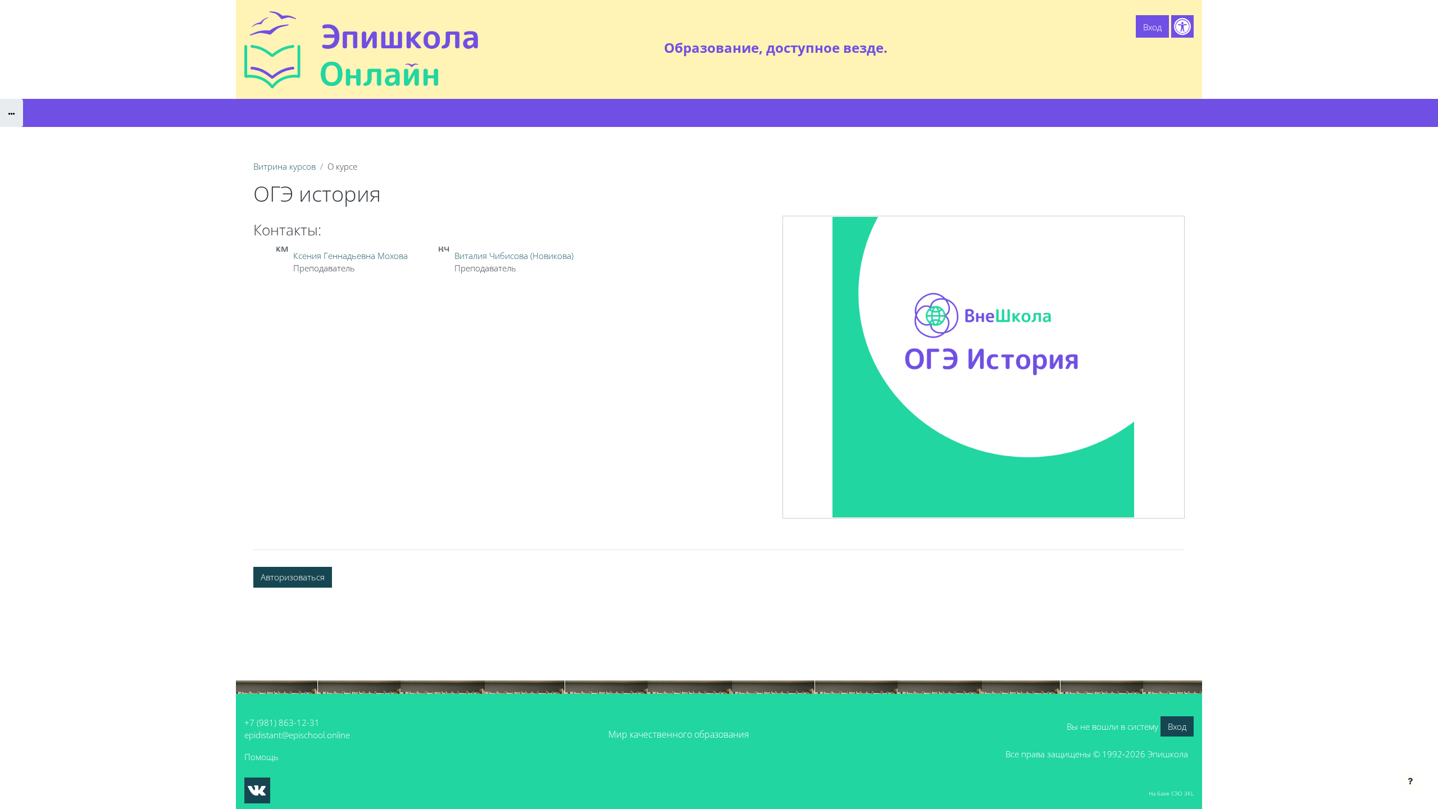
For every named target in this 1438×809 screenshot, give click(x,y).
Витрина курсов (284, 166)
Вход (1152, 27)
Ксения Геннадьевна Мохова (350, 255)
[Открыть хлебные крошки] (11, 113)
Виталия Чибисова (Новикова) (514, 255)
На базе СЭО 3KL (1171, 793)
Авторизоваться (293, 577)
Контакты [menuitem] (1170, 47)
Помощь (261, 756)
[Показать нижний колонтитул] (1410, 781)
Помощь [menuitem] (1123, 47)
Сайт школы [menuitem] (1071, 47)
